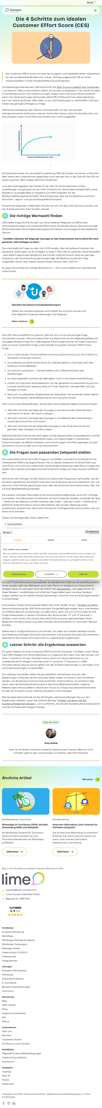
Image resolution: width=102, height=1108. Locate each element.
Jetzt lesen (16, 853)
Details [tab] (51, 540)
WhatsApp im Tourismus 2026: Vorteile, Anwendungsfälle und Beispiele (25, 826)
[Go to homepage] (13, 10)
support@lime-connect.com (21, 890)
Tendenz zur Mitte (87, 605)
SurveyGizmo (14, 524)
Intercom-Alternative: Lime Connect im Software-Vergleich (75, 826)
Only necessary (19, 574)
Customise (49, 574)
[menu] (95, 10)
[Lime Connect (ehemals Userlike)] (51, 912)
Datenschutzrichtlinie (35, 1094)
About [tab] (84, 540)
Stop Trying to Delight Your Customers (78, 87)
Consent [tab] (18, 540)
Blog (4, 868)
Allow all (83, 574)
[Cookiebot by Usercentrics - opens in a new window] (87, 532)
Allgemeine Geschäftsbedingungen (64, 1094)
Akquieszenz (64, 589)
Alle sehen (87, 779)
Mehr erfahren (19, 321)
